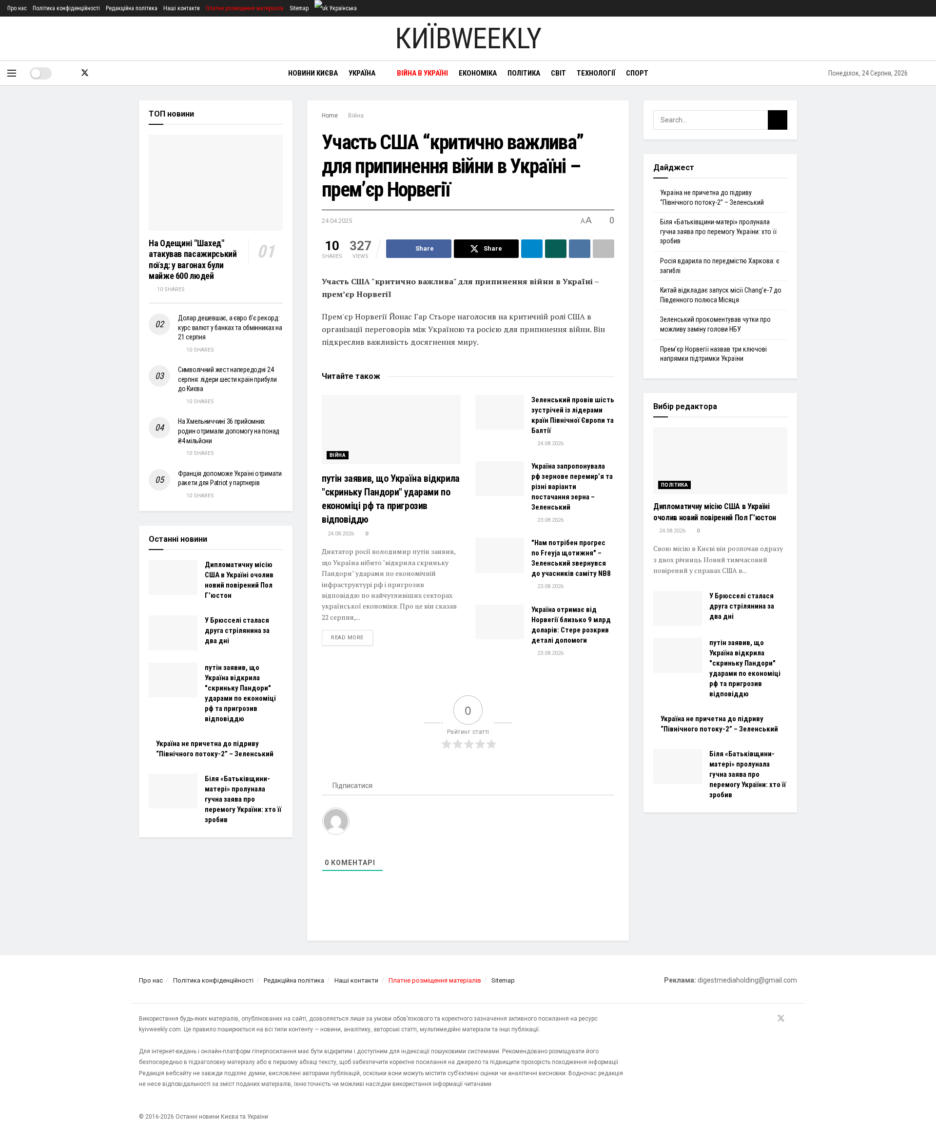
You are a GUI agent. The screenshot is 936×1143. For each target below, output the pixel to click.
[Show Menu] (11, 73)
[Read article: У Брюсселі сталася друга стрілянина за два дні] (173, 632)
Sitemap (299, 8)
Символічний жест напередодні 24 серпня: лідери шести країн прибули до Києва (227, 379)
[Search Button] (925, 73)
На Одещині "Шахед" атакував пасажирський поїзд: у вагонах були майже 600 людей (192, 259)
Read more (352, 637)
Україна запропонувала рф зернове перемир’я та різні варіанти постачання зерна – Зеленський (572, 487)
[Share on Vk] (579, 248)
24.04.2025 (337, 220)
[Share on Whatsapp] (555, 248)
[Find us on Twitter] (85, 73)
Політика (523, 73)
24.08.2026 (340, 534)
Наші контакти (181, 8)
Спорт (637, 73)
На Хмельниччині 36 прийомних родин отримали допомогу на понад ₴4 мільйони (228, 430)
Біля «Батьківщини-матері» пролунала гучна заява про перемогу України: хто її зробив (243, 799)
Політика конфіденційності (66, 8)
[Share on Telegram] (532, 248)
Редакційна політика (131, 8)
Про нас (17, 8)
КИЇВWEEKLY (468, 38)
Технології (596, 73)
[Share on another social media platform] (603, 248)
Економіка (478, 73)
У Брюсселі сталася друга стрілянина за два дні (237, 630)
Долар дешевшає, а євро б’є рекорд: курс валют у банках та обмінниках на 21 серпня (230, 327)
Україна (362, 73)
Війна (356, 115)
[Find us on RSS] (101, 73)
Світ (558, 73)
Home (330, 115)
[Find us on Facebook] (68, 73)
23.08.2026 (550, 520)
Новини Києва (313, 73)
